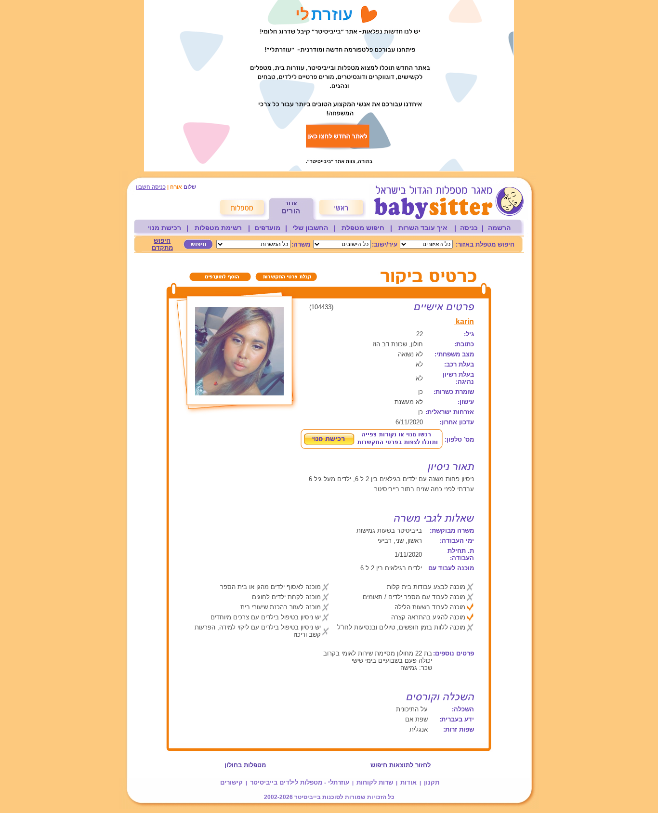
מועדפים (267, 228)
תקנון (431, 782)
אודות (408, 782)
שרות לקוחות (374, 782)
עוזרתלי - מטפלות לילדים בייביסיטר (299, 782)
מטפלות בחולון (245, 765)
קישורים (231, 782)
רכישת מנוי (164, 228)
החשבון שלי (310, 228)
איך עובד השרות (422, 228)
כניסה (469, 228)
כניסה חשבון (151, 187)
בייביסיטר (307, 797)
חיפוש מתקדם (162, 244)
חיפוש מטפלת (363, 228)
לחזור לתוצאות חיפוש (400, 765)
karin (464, 321)
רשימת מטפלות (218, 228)
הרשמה (499, 228)
